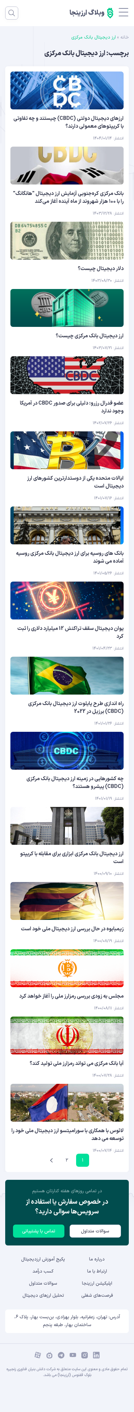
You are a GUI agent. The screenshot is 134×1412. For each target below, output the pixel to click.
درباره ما (97, 1259)
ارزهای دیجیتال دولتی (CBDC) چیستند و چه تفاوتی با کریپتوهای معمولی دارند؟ (68, 122)
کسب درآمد (43, 1271)
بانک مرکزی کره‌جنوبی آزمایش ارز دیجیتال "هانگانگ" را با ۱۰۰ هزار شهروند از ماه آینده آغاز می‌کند (68, 197)
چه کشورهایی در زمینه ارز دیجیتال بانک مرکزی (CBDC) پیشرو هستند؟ (75, 783)
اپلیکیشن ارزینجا (97, 1283)
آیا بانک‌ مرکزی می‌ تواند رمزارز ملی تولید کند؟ (77, 1063)
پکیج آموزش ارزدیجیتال (43, 1259)
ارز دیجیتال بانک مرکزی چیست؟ (90, 336)
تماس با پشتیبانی (38, 1231)
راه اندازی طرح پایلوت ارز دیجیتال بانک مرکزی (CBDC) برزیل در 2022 (76, 707)
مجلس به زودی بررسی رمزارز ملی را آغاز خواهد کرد (71, 996)
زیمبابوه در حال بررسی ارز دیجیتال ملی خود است (72, 929)
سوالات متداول (95, 1231)
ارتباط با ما (97, 1271)
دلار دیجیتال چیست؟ (101, 269)
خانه (124, 37)
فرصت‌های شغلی (97, 1295)
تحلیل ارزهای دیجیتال (43, 1295)
